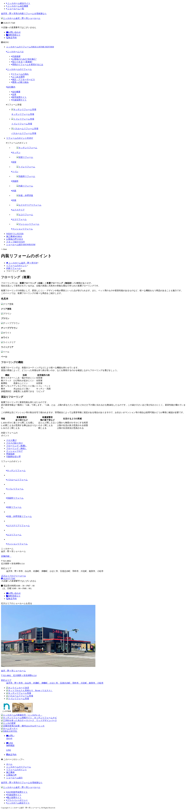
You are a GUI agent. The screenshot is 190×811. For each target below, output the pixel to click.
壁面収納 (10, 454)
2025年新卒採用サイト (17, 792)
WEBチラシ (15, 234)
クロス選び (11, 440)
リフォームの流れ (20, 74)
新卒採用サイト (19, 97)
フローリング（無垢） (16, 448)
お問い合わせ (14, 32)
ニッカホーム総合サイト (18, 3)
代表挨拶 (16, 56)
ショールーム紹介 (20, 244)
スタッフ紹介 (15, 242)
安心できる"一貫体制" (22, 62)
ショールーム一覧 (15, 9)
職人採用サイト (14, 797)
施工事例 (14, 236)
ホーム (9, 764)
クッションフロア (14, 451)
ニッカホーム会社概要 (17, 6)
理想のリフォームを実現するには (27, 64)
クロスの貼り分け (14, 443)
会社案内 (11, 87)
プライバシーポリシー (17, 800)
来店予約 (12, 38)
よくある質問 (18, 77)
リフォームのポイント (19, 138)
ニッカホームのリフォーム (30, 47)
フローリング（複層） (16, 446)
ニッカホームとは (15, 51)
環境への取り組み (20, 82)
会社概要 (16, 92)
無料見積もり (14, 35)
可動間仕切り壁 (13, 456)
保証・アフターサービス (23, 79)
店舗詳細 (5, 556)
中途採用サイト (19, 100)
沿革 (14, 94)
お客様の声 (14, 239)
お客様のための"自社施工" (24, 59)
